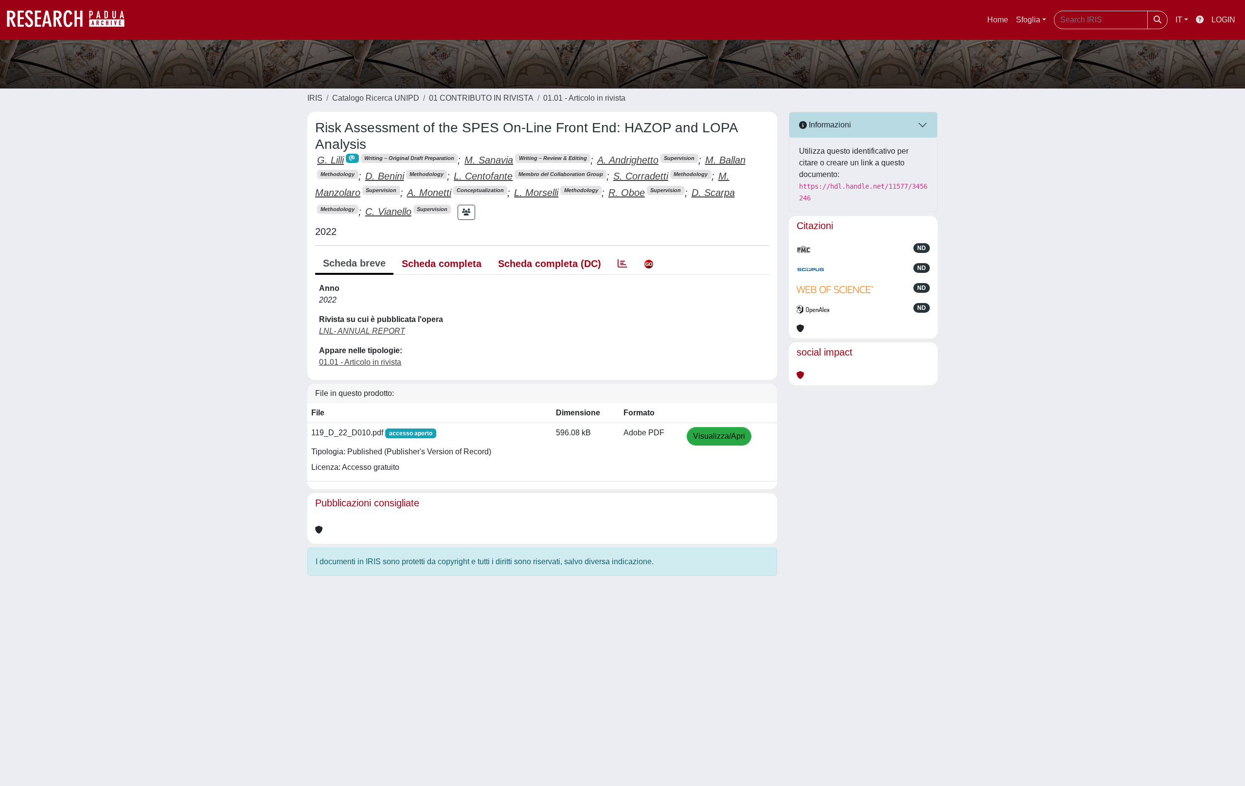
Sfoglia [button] (1028, 20)
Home (997, 20)
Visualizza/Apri (719, 436)
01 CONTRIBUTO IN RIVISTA (481, 98)
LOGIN (1223, 20)
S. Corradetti (640, 176)
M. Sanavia (488, 160)
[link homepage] (70, 20)
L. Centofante (483, 176)
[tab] (622, 263)
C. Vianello (388, 211)
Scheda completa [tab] (441, 263)
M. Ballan (725, 160)
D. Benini (384, 176)
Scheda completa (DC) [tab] (549, 263)
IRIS (314, 98)
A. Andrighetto (627, 160)
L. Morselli (536, 192)
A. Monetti (429, 192)
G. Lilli (330, 160)
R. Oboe (626, 192)
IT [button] (1178, 20)
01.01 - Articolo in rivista (584, 98)
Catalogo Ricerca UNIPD (375, 98)
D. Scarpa (713, 192)
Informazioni (829, 125)
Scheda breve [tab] (354, 263)
